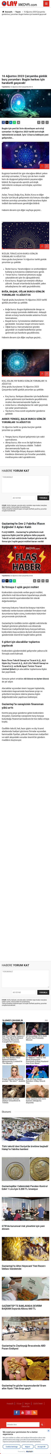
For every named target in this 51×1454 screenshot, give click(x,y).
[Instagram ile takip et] (28, 1412)
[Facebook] (3, 122)
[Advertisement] (25, 44)
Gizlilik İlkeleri (38, 1404)
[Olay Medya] (19, 3)
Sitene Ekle (25, 1406)
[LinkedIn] (10, 122)
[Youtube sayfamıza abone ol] (23, 1412)
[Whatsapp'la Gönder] (14, 122)
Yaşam (18, 12)
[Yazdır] (18, 122)
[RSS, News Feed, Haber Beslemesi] (34, 1412)
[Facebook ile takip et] (17, 1412)
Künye (19, 1404)
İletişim (27, 1404)
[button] (38, 122)
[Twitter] (7, 122)
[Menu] (46, 4)
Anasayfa (8, 12)
